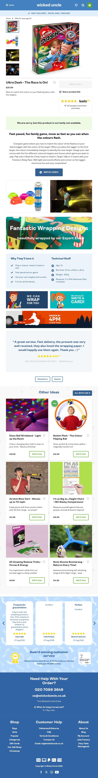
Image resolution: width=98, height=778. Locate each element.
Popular (14, 736)
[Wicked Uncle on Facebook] (41, 772)
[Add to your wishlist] (54, 83)
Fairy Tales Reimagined (83, 745)
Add (37, 454)
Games (57, 379)
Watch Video (50, 172)
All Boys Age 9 (82, 393)
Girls (14, 732)
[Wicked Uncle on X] (46, 772)
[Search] (83, 5)
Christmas (14, 751)
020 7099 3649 (49, 690)
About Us (83, 728)
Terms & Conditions (49, 736)
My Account (83, 736)
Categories (14, 740)
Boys (14, 728)
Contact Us (49, 740)
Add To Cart (75, 84)
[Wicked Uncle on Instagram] (51, 772)
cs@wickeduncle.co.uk (49, 695)
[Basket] (89, 5)
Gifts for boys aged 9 (23, 18)
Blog (83, 732)
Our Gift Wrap (14, 747)
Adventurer (42, 379)
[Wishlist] (76, 5)
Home (8, 18)
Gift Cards (15, 743)
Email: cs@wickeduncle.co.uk (49, 743)
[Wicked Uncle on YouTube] (56, 772)
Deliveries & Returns (49, 728)
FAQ (49, 732)
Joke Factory (83, 740)
